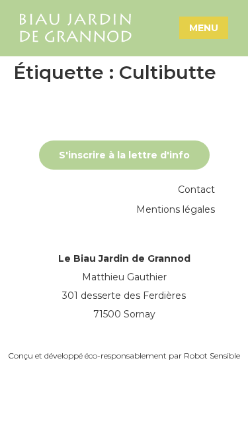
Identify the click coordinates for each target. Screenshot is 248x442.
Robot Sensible (212, 355)
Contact (196, 189)
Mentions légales (175, 209)
